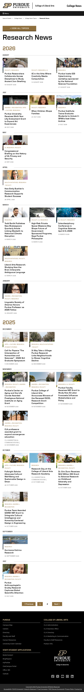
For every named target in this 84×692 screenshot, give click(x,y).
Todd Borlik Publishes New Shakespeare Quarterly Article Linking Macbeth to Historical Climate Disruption (15, 229)
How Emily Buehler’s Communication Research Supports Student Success (14, 192)
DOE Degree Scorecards (56, 689)
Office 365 (6, 670)
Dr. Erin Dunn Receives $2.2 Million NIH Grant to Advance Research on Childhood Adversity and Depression (69, 477)
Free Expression (42, 689)
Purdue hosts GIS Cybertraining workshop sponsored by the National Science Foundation (68, 78)
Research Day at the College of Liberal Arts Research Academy (42, 471)
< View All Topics (19, 28)
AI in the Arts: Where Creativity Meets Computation (41, 76)
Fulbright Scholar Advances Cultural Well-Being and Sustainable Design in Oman (15, 476)
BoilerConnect (8, 655)
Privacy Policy (69, 689)
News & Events (7, 18)
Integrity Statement (30, 689)
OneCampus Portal (9, 666)
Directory (6, 632)
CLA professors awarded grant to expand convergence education (15, 433)
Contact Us (78, 689)
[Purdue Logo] (16, 5)
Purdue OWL (48, 643)
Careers (5, 628)
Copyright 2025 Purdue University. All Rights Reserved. (43, 687)
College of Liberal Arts (44, 5)
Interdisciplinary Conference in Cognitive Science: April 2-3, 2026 (67, 227)
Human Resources (9, 640)
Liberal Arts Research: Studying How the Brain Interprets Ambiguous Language (15, 268)
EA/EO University (17, 689)
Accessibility (7, 689)
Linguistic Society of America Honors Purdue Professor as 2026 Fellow (14, 306)
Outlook (5, 673)
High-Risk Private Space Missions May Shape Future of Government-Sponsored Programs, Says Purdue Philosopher (42, 231)
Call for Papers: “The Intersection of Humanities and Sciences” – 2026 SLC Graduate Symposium (15, 355)
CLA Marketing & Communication (56, 636)
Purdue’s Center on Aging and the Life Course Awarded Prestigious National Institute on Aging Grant (14, 396)
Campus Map (7, 625)
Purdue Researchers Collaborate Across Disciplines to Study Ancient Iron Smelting (15, 77)
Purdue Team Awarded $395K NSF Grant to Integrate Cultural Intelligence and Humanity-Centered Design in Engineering (15, 516)
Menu (6, 13)
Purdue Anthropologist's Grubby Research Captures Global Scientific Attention (14, 587)
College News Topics (31, 18)
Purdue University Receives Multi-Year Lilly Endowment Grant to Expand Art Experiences (15, 118)
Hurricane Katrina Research (13, 551)
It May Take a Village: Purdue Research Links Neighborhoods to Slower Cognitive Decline (42, 355)
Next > (57, 604)
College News (74, 5)
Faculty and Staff (9, 636)
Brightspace (7, 658)
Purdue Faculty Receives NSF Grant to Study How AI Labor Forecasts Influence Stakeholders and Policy (69, 394)
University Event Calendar (12, 643)
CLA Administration (51, 625)
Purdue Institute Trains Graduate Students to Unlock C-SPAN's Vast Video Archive (68, 116)
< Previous (28, 604)
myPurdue (6, 662)
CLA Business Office (51, 628)
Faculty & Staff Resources (53, 640)
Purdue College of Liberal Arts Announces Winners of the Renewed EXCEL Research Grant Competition (42, 396)
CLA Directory (49, 632)
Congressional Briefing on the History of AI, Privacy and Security (15, 155)
